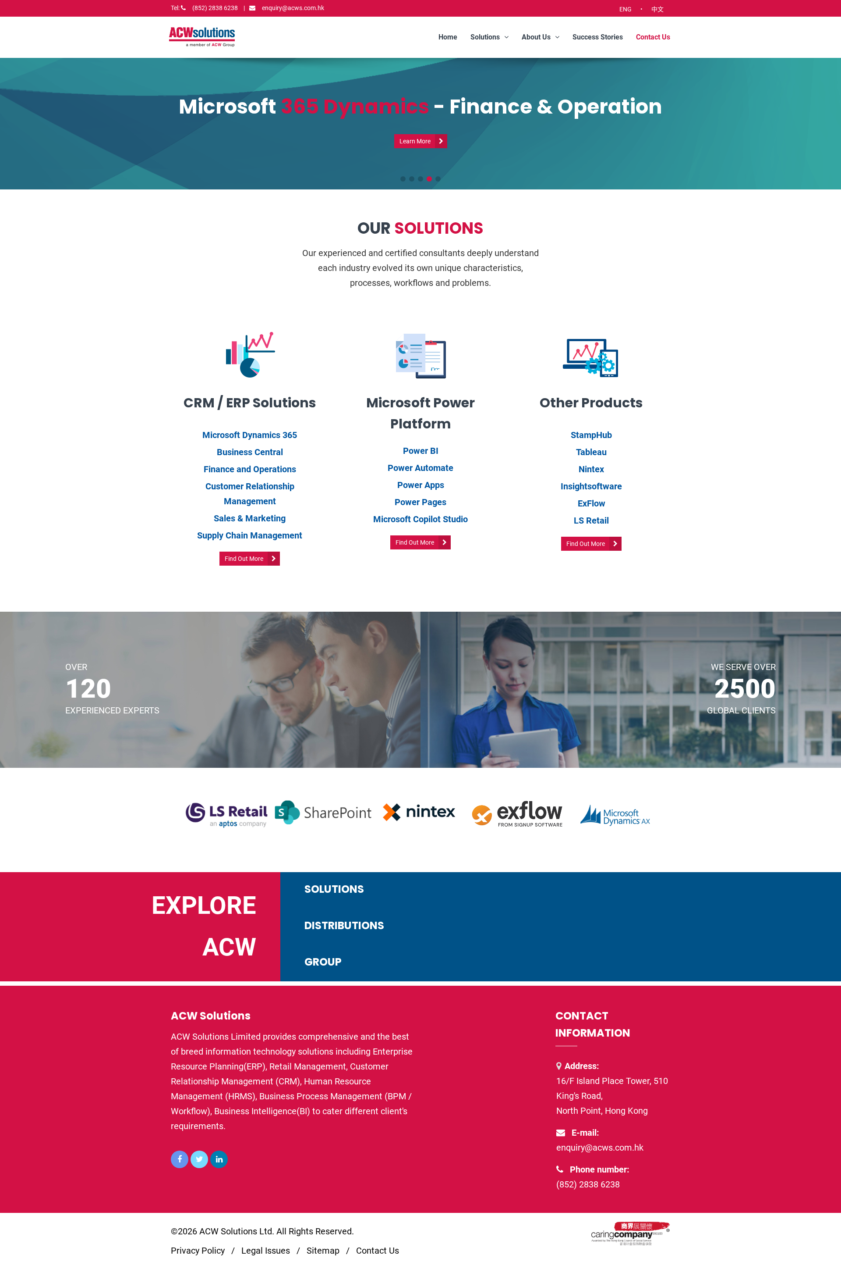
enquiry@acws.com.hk (293, 7)
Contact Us (653, 37)
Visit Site (768, 907)
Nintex (591, 469)
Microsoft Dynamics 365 (249, 435)
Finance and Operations (250, 469)
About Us (536, 37)
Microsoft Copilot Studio (420, 519)
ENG (625, 9)
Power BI (420, 451)
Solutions (485, 37)
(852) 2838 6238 (208, 7)
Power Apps (420, 485)
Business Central (250, 452)
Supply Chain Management (249, 535)
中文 (657, 9)
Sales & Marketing (250, 518)
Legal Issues (265, 1250)
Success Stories (597, 37)
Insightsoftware (591, 486)
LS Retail (591, 520)
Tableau (591, 452)
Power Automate (420, 468)
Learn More (415, 141)
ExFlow (591, 503)
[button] (403, 179)
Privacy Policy (198, 1250)
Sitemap (323, 1250)
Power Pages (420, 502)
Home (447, 37)
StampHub (591, 435)
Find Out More (244, 558)
